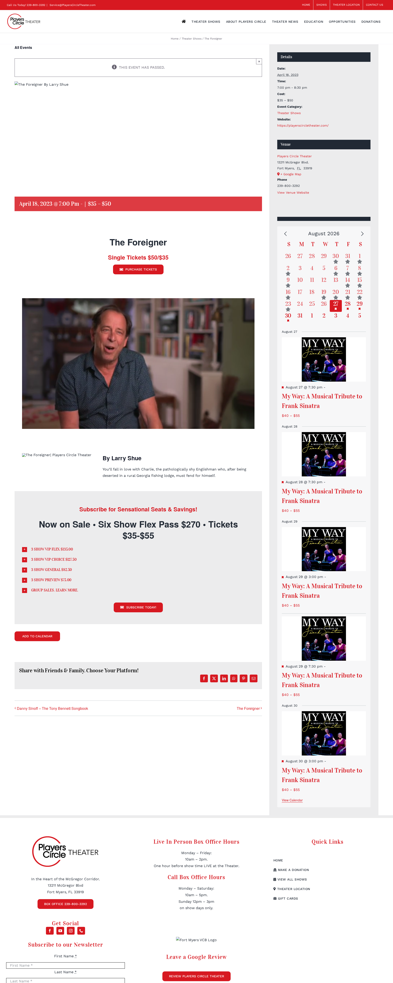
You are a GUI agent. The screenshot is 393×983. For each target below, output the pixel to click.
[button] (138, 549)
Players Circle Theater (294, 156)
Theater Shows (289, 113)
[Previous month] (285, 234)
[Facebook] (50, 931)
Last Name (65, 972)
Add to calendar (37, 636)
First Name (65, 956)
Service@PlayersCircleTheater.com (72, 5)
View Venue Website (293, 192)
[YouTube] (60, 931)
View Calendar (292, 800)
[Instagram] (71, 931)
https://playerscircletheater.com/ (303, 125)
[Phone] (81, 931)
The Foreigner (248, 708)
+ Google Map (290, 174)
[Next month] (362, 234)
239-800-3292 (36, 5)
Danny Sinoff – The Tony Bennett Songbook (52, 708)
